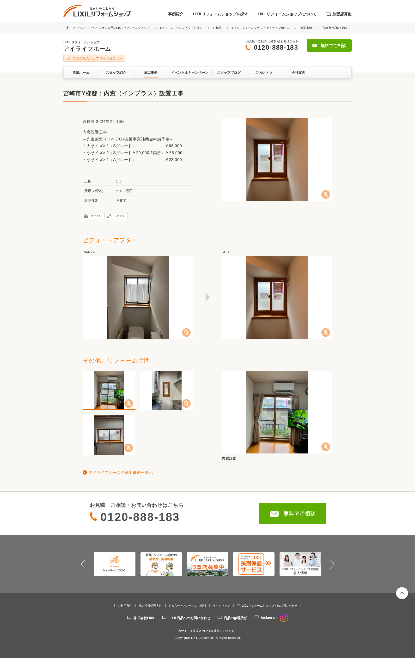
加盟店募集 (342, 14)
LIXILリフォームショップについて (287, 14)
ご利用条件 (125, 605)
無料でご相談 (333, 45)
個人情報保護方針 (150, 605)
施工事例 (306, 28)
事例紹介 (175, 14)
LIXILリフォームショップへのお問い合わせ (269, 605)
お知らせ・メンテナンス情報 (187, 605)
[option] (115, 564)
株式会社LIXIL (144, 618)
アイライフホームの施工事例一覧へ (121, 473)
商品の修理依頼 (235, 618)
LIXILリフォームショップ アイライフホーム (261, 28)
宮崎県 (217, 28)
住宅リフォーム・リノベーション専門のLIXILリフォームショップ (107, 28)
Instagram (269, 617)
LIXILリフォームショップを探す (220, 14)
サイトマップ (221, 605)
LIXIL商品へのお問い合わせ (189, 618)
